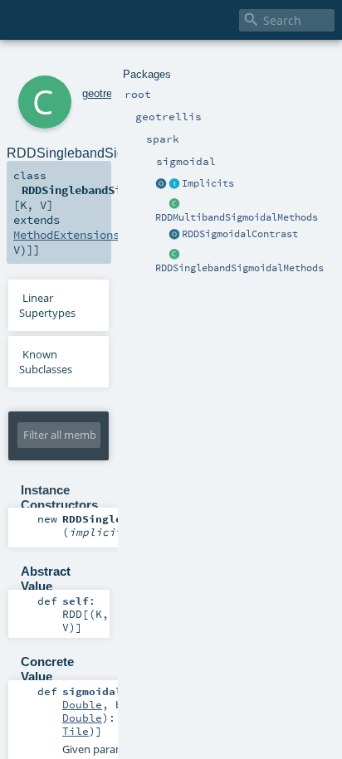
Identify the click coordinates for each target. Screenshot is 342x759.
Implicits (208, 183)
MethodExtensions (66, 234)
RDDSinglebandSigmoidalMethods (239, 268)
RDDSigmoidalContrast (240, 234)
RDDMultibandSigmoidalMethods (236, 217)
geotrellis (103, 93)
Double (82, 704)
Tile (75, 730)
